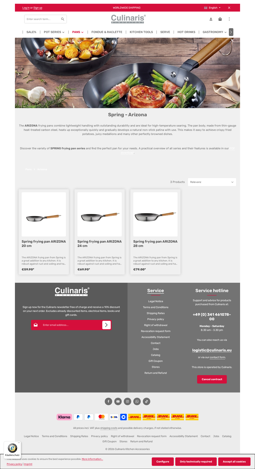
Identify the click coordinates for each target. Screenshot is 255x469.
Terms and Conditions (155, 307)
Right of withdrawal (155, 325)
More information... (92, 459)
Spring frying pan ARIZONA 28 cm (155, 243)
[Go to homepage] (127, 19)
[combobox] (41, 19)
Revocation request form (155, 331)
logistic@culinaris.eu (212, 350)
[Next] (231, 32)
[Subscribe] (106, 325)
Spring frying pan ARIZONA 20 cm (44, 243)
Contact (155, 343)
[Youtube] (118, 401)
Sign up (37, 7)
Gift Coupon (156, 361)
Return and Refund (155, 373)
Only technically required (196, 461)
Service (155, 290)
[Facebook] (108, 401)
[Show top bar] (229, 19)
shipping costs (108, 428)
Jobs (156, 349)
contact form (217, 357)
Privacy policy (155, 319)
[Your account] (211, 19)
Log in (25, 7)
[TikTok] (146, 401)
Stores (156, 367)
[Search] (63, 19)
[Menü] (19, 443)
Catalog (155, 355)
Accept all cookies (234, 461)
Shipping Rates (156, 313)
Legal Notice (155, 301)
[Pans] (78, 32)
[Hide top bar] (229, 7)
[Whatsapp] (137, 401)
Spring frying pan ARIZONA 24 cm (99, 243)
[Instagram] (127, 401)
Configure (162, 461)
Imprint (28, 464)
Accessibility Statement (156, 337)
